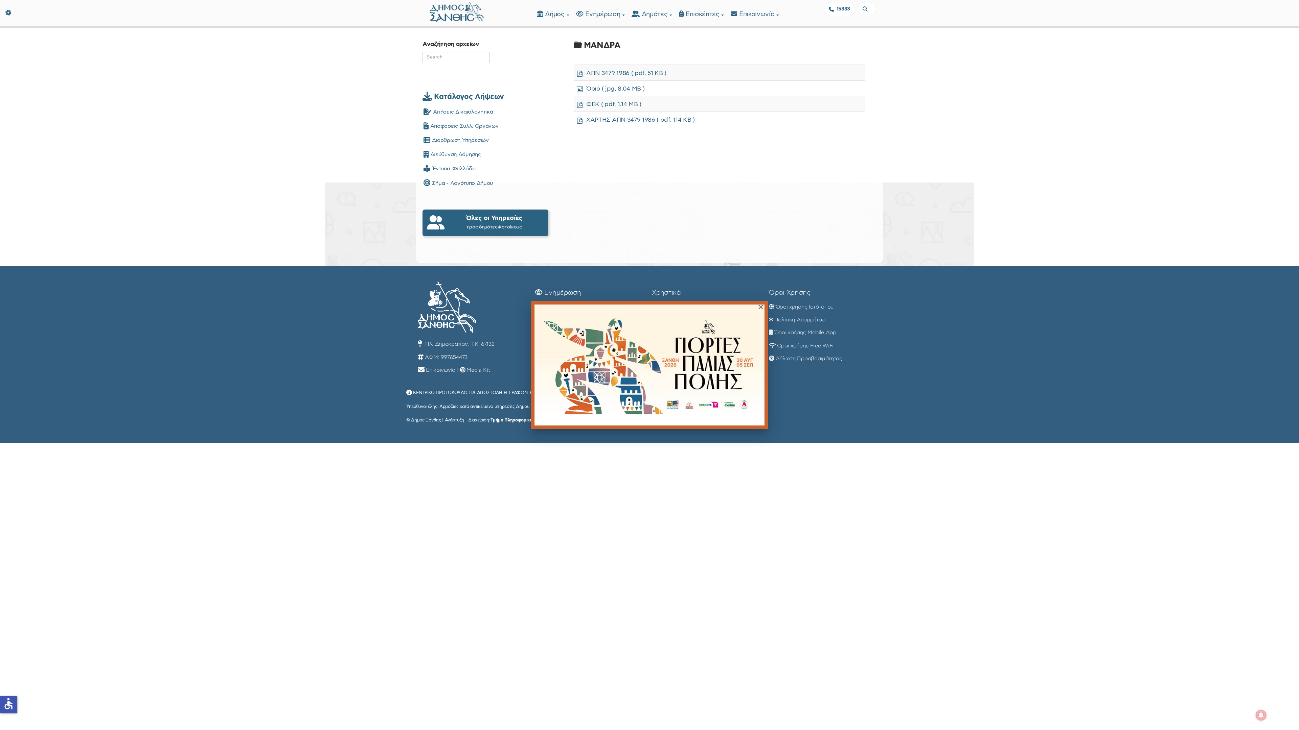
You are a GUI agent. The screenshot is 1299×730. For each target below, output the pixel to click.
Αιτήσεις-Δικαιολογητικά (462, 112)
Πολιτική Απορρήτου (799, 319)
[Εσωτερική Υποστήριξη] (8, 12)
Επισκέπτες (703, 14)
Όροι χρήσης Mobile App (805, 332)
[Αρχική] (457, 11)
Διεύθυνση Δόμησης (455, 154)
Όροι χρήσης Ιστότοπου (805, 307)
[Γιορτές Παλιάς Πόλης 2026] (649, 365)
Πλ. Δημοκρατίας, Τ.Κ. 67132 (459, 344)
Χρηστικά (666, 292)
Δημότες (655, 14)
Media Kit (478, 370)
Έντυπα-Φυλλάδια (453, 168)
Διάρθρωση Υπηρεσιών (459, 140)
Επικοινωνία (757, 14)
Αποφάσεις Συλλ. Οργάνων (463, 126)
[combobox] (867, 9)
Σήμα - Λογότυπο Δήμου (461, 183)
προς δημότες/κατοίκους (494, 222)
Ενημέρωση (603, 14)
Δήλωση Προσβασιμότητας (809, 358)
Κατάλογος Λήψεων (468, 96)
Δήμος (555, 14)
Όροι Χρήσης (789, 292)
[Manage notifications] (1261, 715)
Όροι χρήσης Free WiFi (805, 345)
